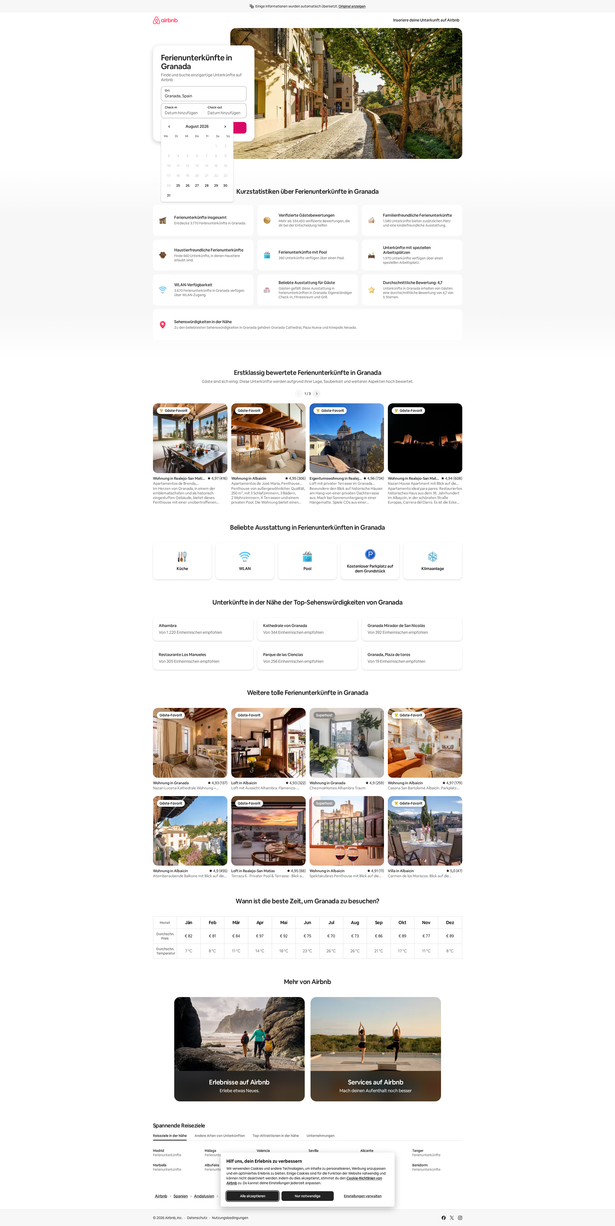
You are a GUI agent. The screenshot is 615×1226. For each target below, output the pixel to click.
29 (216, 185)
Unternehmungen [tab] (320, 1135)
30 (225, 185)
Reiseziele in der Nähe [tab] (170, 1135)
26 (187, 185)
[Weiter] (316, 394)
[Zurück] (299, 394)
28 (207, 185)
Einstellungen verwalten (363, 1196)
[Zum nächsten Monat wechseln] (225, 126)
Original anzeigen (352, 6)
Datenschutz (197, 1218)
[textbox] (182, 113)
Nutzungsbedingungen (230, 1218)
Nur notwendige (307, 1196)
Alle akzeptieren (252, 1196)
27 (197, 185)
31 (168, 195)
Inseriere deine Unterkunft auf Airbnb (426, 20)
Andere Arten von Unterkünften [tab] (220, 1135)
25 (178, 185)
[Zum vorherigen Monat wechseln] (169, 126)
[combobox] (204, 96)
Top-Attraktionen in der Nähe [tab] (276, 1135)
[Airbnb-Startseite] (165, 20)
